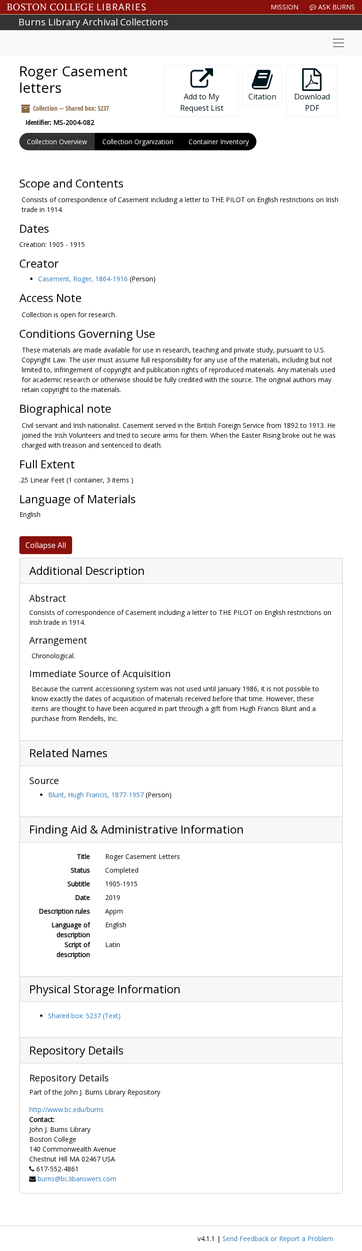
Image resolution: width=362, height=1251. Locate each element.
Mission (284, 6)
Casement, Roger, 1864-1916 (83, 278)
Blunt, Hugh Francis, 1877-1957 (96, 794)
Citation (262, 96)
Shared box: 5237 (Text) (84, 1015)
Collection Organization (137, 141)
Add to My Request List (201, 102)
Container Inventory (219, 141)
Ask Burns (335, 6)
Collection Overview (57, 141)
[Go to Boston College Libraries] (76, 7)
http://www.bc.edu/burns (66, 1109)
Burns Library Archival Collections (93, 22)
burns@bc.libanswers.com (77, 1178)
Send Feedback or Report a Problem (277, 1238)
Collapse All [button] (45, 545)
